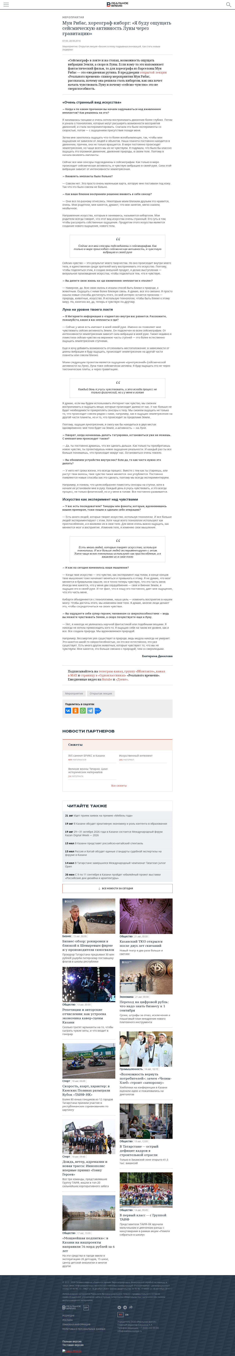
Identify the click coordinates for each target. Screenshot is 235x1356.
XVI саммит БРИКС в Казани (86, 757)
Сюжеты (75, 744)
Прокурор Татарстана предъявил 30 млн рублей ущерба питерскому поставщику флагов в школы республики (88, 951)
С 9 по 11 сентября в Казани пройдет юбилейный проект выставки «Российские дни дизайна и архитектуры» (113, 876)
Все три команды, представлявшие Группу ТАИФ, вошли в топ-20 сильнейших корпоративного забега (85, 1174)
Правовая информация (76, 1324)
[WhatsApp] (83, 711)
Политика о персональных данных (83, 1329)
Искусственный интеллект (135, 757)
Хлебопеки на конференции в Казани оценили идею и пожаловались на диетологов (146, 1084)
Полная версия (72, 1341)
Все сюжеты (119, 785)
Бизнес (66, 936)
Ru (120, 1314)
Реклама (67, 1320)
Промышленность (131, 1069)
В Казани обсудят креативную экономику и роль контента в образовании (116, 823)
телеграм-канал (111, 671)
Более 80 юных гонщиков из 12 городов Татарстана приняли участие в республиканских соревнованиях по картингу (87, 1098)
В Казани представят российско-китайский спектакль (104, 843)
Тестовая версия (73, 1345)
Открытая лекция (101, 693)
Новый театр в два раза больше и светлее (141, 947)
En (126, 1314)
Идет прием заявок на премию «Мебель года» (99, 815)
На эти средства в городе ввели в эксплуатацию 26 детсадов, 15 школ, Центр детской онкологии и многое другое (88, 1252)
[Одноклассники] (75, 711)
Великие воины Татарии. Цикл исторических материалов (88, 772)
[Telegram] (90, 711)
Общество (68, 1004)
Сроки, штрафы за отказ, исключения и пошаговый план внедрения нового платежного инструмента (145, 1012)
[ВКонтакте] (68, 711)
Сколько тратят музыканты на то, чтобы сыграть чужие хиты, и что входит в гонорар (87, 1021)
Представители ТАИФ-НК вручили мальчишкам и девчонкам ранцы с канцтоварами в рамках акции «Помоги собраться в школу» (145, 1224)
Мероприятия (73, 17)
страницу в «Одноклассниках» (103, 675)
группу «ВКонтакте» (139, 671)
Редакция (68, 1315)
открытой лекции (153, 72)
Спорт (66, 1081)
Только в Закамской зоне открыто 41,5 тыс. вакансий (144, 1154)
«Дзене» (122, 679)
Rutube (107, 679)
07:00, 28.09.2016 (71, 40)
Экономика (126, 996)
